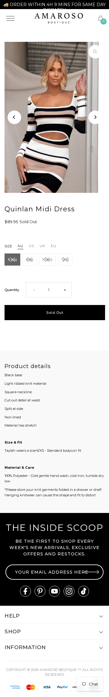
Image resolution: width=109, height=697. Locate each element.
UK (42, 246)
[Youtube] (54, 591)
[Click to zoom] (95, 52)
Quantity (12, 290)
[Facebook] (25, 591)
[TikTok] (83, 591)
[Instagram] (69, 591)
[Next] (95, 117)
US (31, 246)
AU (20, 246)
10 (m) (47, 259)
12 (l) (65, 259)
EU (53, 246)
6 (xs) (12, 259)
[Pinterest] (40, 591)
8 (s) (29, 259)
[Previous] (14, 117)
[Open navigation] (16, 18)
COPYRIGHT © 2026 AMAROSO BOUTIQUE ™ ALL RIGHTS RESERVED (54, 672)
